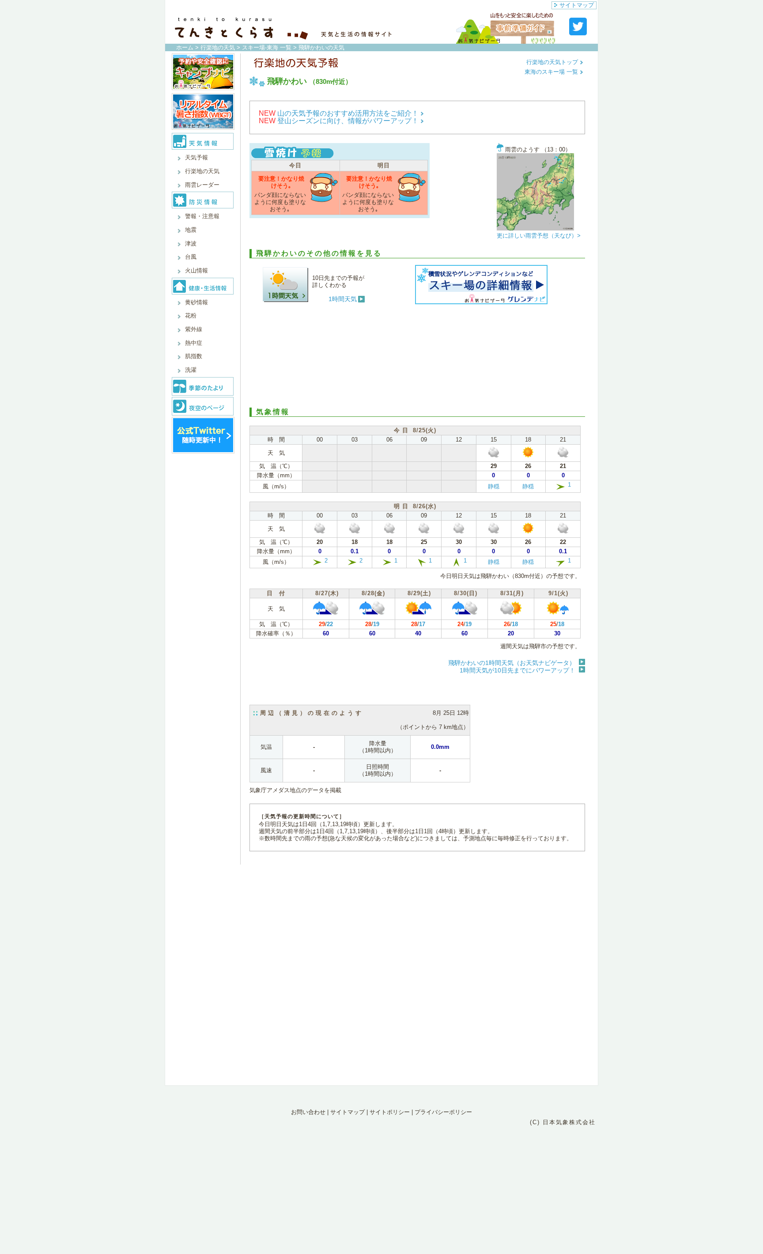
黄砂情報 (196, 302)
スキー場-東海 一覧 (266, 47)
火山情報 (196, 270)
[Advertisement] (417, 354)
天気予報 (196, 157)
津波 (190, 243)
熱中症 (193, 343)
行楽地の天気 (217, 47)
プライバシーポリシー (443, 1112)
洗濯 (190, 369)
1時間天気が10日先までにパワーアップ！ (517, 670)
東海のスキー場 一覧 (552, 71)
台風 (190, 256)
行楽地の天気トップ (553, 62)
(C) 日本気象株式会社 (563, 1122)
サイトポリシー (390, 1112)
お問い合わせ (308, 1112)
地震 (190, 230)
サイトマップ (576, 5)
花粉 (190, 315)
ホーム (184, 47)
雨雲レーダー (202, 184)
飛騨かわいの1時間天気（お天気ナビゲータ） (511, 662)
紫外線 (193, 329)
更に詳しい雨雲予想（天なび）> (539, 235)
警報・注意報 (202, 216)
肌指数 (193, 356)
